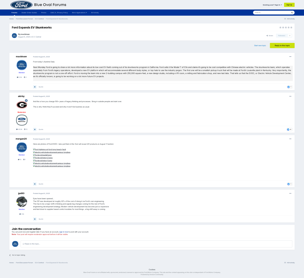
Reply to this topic (282, 45)
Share (270, 36)
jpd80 (21, 193)
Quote (41, 87)
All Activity (95, 13)
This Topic (282, 12)
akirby (21, 96)
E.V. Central (36, 37)
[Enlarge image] (49, 149)
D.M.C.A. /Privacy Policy (59, 13)
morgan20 (21, 139)
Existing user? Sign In (272, 5)
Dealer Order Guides (29, 13)
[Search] (292, 12)
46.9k (20, 129)
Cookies (152, 270)
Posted (41, 57)
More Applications (79, 13)
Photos (43, 13)
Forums (14, 13)
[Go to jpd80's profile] (21, 201)
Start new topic (260, 45)
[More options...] (290, 56)
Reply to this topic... (32, 244)
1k (20, 159)
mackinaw (25, 34)
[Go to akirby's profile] (21, 104)
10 (26, 129)
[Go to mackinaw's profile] (14, 35)
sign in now (63, 232)
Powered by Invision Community (152, 274)
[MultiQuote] (34, 87)
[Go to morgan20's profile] (21, 147)
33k (22, 214)
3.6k (20, 77)
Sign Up (289, 5)
